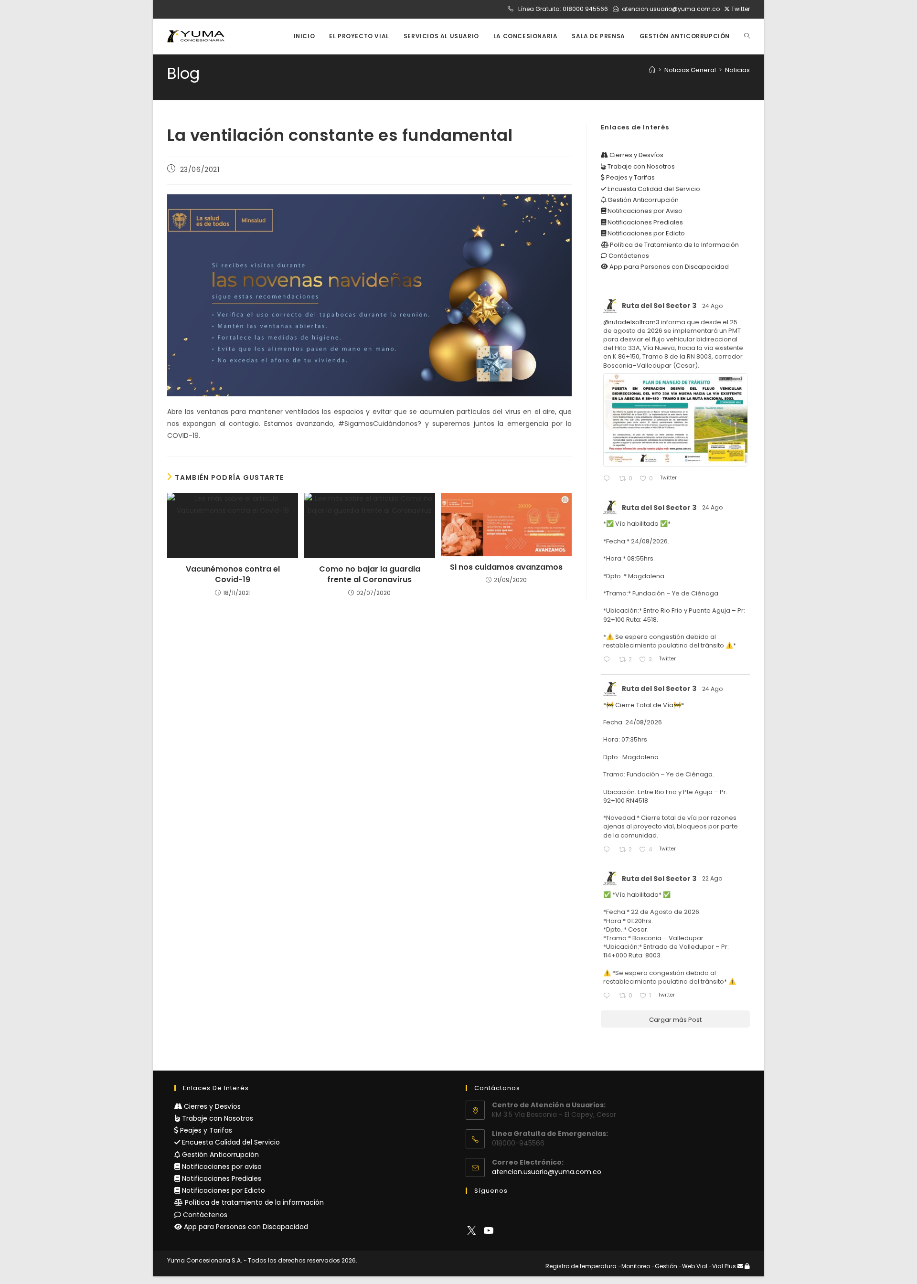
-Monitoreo (634, 1266)
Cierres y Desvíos (635, 154)
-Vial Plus (722, 1266)
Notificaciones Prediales (644, 222)
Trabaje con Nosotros (640, 166)
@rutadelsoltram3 (631, 322)
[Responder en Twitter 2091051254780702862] (608, 996)
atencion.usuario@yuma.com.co (671, 9)
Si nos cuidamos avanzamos (506, 567)
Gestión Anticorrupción (642, 199)
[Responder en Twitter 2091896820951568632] (608, 660)
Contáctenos (628, 255)
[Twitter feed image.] (675, 420)
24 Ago (713, 306)
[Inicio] (652, 69)
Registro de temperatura (581, 1266)
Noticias (737, 69)
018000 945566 (585, 9)
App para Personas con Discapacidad (668, 266)
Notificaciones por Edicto (645, 233)
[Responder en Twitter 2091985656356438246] (608, 479)
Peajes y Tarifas (630, 177)
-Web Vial (693, 1266)
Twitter (740, 9)
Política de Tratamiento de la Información (673, 244)
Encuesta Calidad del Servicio (653, 188)
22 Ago (713, 878)
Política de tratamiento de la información (253, 1202)
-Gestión (664, 1266)
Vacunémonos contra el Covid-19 (233, 574)
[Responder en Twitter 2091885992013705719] (608, 850)
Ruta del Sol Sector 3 (659, 305)
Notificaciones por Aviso (644, 210)
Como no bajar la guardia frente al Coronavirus (369, 574)
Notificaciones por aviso (221, 1166)
